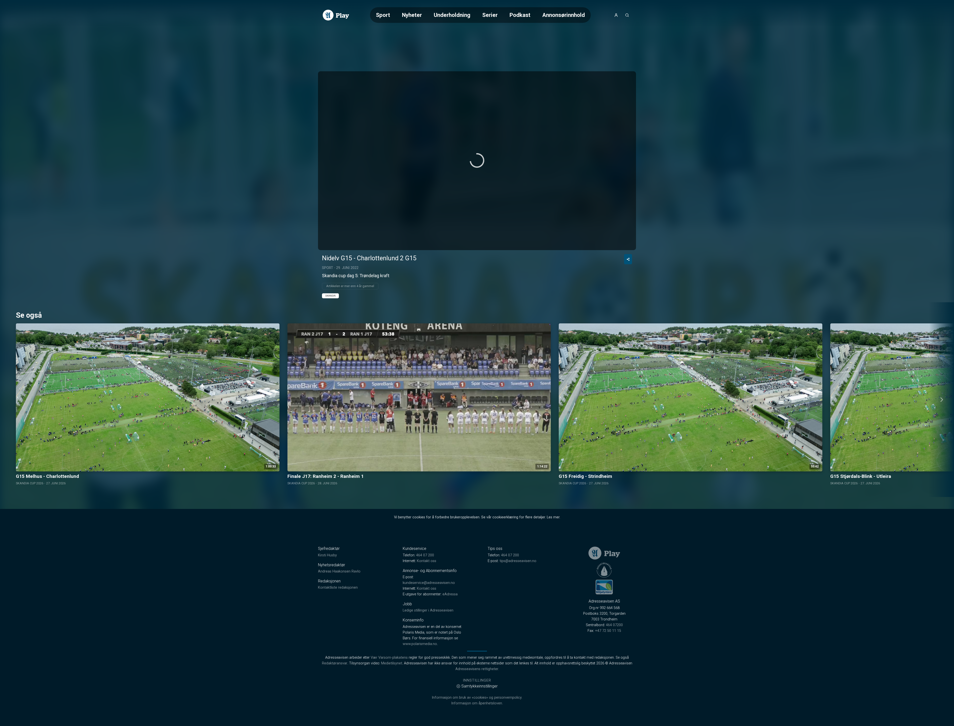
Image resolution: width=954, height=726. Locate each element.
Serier (490, 15)
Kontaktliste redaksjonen (338, 587)
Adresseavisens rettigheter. (477, 669)
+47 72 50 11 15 (608, 631)
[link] (336, 15)
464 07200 (614, 625)
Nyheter (412, 15)
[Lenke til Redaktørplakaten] (604, 570)
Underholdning (452, 15)
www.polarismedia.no (420, 644)
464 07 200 (425, 555)
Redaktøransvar (334, 663)
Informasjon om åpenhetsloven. (477, 703)
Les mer (553, 517)
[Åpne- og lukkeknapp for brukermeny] (616, 15)
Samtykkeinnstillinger (479, 686)
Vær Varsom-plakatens (389, 657)
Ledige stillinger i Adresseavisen (428, 610)
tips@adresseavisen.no (518, 561)
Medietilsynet (391, 663)
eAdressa (450, 594)
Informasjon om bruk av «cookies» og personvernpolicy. (477, 697)
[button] (477, 160)
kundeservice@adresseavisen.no (429, 583)
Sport (383, 15)
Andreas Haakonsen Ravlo (339, 571)
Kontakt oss (426, 561)
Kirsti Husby (327, 555)
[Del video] (628, 259)
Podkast (520, 15)
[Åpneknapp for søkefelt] (627, 15)
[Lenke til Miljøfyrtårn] (604, 586)
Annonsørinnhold (563, 15)
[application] (477, 160)
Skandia (330, 295)
